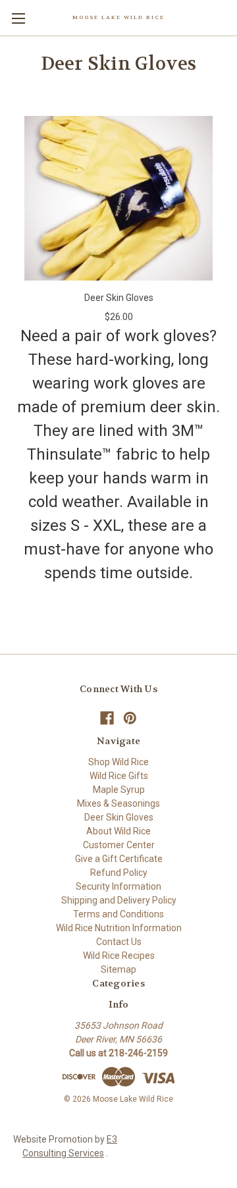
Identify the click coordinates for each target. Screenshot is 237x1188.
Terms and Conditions (118, 914)
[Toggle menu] (18, 18)
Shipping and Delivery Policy (118, 900)
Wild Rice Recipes (119, 955)
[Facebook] (107, 718)
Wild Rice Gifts (119, 775)
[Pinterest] (130, 718)
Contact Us (119, 941)
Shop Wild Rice (118, 762)
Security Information (118, 886)
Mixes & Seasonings (118, 803)
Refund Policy (118, 872)
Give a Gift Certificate (119, 858)
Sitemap (118, 969)
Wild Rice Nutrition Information (119, 928)
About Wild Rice (118, 831)
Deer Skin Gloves (118, 297)
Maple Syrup (119, 789)
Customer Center (119, 845)
